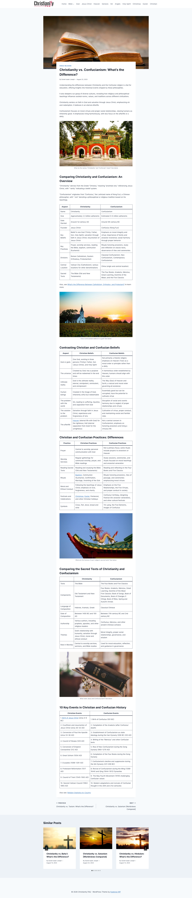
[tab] (93, 870)
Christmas (137, 4)
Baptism (78, 475)
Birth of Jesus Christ (70, 718)
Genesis (105, 4)
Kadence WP (115, 892)
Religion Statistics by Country (79, 793)
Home (64, 4)
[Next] (145, 848)
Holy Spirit (126, 4)
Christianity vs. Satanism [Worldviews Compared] (121, 806)
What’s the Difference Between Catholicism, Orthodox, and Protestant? (95, 284)
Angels (117, 4)
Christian (153, 4)
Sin (111, 4)
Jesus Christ (87, 4)
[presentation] (59, 838)
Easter (145, 4)
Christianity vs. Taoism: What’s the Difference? (75, 805)
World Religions (66, 66)
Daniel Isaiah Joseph (68, 79)
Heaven (97, 4)
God (78, 4)
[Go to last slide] (46, 848)
